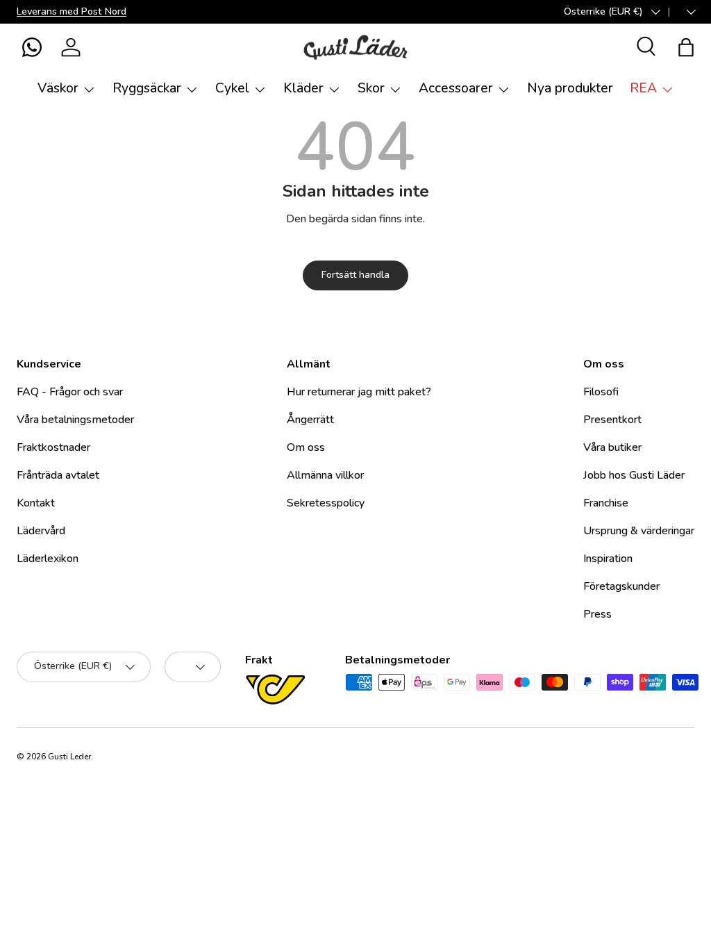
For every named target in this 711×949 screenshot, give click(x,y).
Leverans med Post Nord (71, 11)
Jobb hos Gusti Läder (634, 475)
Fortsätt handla (355, 274)
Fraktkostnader (53, 447)
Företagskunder (621, 586)
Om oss (306, 447)
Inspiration (608, 558)
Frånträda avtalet (58, 475)
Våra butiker (612, 447)
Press (597, 614)
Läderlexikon (47, 558)
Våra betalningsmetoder (75, 419)
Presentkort (612, 419)
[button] (32, 47)
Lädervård (41, 530)
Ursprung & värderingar (638, 530)
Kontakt (36, 503)
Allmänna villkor (325, 475)
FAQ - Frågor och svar (70, 391)
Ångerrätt (310, 419)
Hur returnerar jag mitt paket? (359, 391)
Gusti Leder (69, 756)
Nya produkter (570, 88)
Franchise (605, 503)
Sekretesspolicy (326, 503)
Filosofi (601, 391)
